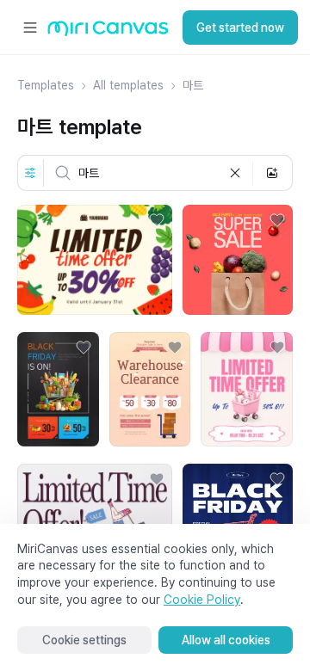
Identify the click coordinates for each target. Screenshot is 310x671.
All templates (128, 85)
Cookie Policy (202, 599)
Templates (45, 85)
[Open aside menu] (30, 27)
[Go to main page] (108, 32)
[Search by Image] (272, 173)
